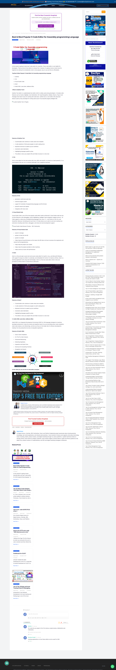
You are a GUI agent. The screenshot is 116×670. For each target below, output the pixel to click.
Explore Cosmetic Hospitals (46, 25)
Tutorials (26, 665)
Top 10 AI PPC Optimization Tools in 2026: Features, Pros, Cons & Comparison (94, 428)
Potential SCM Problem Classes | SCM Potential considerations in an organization (94, 265)
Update (39, 665)
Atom (13, 427)
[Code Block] (41, 618)
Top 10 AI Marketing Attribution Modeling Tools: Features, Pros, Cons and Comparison (95, 433)
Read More (16, 479)
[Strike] (34, 618)
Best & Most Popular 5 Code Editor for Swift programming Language (21, 467)
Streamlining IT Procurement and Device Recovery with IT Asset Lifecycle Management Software (95, 328)
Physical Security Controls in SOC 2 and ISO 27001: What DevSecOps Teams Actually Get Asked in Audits (95, 277)
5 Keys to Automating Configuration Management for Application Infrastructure (94, 252)
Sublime (22, 427)
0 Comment (15, 471)
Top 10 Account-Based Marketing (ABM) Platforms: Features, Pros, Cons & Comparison (95, 442)
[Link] (42, 618)
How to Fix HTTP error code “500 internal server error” (21, 531)
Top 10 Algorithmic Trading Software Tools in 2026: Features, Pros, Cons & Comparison (94, 337)
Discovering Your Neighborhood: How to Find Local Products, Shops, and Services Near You (95, 304)
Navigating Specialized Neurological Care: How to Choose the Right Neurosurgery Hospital (94, 313)
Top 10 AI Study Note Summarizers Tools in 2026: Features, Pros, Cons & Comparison (95, 323)
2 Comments (38, 39)
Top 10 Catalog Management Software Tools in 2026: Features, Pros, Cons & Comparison (94, 419)
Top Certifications (16, 665)
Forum (33, 665)
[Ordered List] (35, 618)
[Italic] (30, 618)
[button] (112, 666)
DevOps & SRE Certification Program (34, 1)
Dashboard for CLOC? (19, 553)
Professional (47, 665)
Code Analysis (17, 33)
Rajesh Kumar (22, 39)
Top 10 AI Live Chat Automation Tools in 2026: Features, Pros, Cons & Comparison (95, 369)
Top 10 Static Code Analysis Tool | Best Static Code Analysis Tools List (22, 490)
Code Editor (18, 427)
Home (13, 33)
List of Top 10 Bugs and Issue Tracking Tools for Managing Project (21, 588)
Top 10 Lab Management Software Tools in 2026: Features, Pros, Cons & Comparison (95, 409)
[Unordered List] (37, 618)
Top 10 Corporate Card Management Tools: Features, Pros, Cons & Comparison (94, 403)
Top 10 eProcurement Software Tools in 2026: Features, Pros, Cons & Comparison (95, 395)
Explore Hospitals (38, 423)
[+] (45, 617)
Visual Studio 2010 (28, 427)
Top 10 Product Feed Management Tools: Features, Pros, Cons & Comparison (93, 414)
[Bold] (29, 618)
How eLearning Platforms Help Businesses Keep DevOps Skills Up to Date (94, 382)
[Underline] (32, 618)
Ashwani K (15, 492)
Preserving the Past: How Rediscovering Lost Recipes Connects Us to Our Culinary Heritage (95, 318)
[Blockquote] (39, 618)
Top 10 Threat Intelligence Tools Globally (95, 288)
